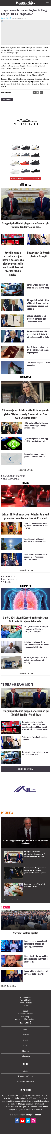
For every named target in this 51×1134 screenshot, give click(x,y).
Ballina (25, 1070)
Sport (25, 1040)
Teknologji (25, 1056)
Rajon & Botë (6, 18)
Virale (7, 582)
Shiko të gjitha (25, 470)
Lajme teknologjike (14, 476)
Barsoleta (9, 576)
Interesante (10, 579)
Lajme (25, 1029)
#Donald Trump (7, 99)
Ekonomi (25, 1034)
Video (25, 1045)
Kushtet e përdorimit (26, 1076)
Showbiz (25, 1050)
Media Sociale (11, 478)
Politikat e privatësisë (25, 1081)
